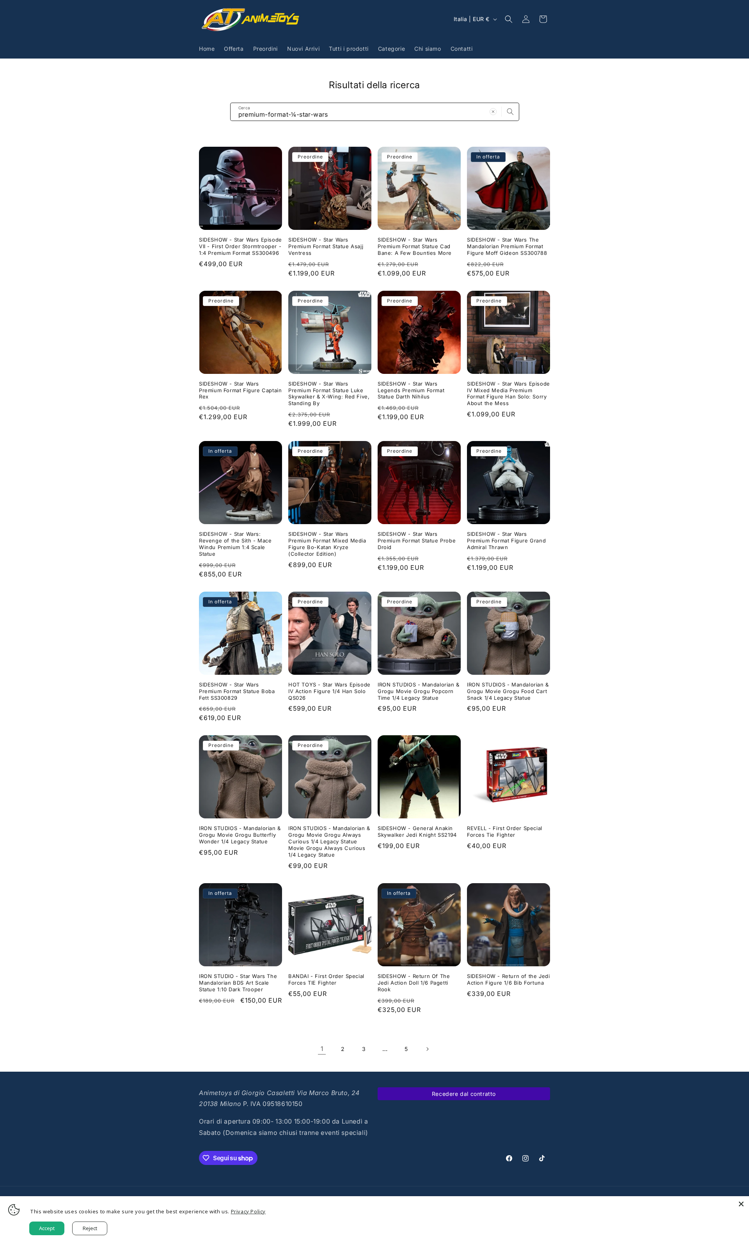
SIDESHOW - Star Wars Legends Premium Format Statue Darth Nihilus (411, 390)
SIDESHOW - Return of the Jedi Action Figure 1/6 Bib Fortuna (508, 979)
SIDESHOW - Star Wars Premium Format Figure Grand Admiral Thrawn (506, 540)
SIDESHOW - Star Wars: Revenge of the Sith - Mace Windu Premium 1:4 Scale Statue (235, 544)
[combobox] (375, 112)
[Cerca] (510, 111)
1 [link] (322, 1049)
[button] (508, 19)
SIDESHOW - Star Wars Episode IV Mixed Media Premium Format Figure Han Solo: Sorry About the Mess (508, 394)
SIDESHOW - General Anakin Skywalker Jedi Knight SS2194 (417, 831)
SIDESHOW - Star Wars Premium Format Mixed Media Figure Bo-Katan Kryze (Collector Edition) (327, 544)
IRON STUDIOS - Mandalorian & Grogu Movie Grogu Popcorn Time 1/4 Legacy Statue (419, 691)
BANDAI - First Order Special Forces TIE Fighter (326, 979)
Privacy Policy (248, 1211)
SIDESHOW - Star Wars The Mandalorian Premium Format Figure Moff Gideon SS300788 (507, 246)
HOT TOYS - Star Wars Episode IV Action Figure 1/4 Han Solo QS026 (329, 691)
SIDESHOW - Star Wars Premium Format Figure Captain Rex (240, 390)
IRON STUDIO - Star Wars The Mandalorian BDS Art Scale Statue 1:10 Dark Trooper (238, 982)
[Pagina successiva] (427, 1049)
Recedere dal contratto (464, 1093)
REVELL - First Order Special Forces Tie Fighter (504, 831)
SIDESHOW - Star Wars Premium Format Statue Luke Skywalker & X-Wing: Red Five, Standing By (328, 394)
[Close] (741, 1204)
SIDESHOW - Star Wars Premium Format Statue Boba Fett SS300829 (237, 691)
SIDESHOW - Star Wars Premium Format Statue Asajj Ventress (325, 246)
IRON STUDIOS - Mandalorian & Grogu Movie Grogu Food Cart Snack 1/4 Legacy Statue (508, 691)
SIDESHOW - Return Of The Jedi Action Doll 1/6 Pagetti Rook (414, 982)
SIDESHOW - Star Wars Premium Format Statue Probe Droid (417, 540)
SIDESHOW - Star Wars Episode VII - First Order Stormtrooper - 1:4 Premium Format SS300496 (240, 246)
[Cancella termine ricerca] (493, 111)
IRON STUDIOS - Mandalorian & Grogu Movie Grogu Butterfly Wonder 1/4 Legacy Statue (240, 835)
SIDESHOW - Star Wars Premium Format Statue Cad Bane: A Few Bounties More (415, 246)
